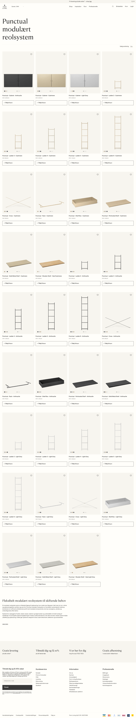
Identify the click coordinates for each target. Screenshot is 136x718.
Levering (38, 679)
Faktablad (72, 689)
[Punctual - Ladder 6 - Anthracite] (84, 313)
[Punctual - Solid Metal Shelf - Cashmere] (18, 253)
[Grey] (105, 91)
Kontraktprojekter (108, 681)
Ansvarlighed (73, 677)
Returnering (39, 681)
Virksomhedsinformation (110, 683)
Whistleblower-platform (76, 691)
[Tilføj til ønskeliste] (31, 54)
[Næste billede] (32, 72)
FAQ (37, 677)
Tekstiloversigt (73, 685)
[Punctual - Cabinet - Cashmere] (51, 72)
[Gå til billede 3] (19, 151)
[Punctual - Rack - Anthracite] (18, 373)
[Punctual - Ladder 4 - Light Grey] (84, 433)
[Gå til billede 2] (18, 151)
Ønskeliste (119, 6)
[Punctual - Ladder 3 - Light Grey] (51, 433)
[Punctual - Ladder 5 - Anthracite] (51, 313)
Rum (85, 6)
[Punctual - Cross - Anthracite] (118, 313)
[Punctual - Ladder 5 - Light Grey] (118, 433)
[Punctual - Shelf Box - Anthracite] (51, 373)
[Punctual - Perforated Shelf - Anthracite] (84, 373)
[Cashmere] (6, 91)
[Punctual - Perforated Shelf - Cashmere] (118, 193)
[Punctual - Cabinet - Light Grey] (84, 72)
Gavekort (38, 685)
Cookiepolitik (19, 715)
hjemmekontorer (42, 617)
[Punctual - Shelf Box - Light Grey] (118, 494)
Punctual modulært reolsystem (35, 607)
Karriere (71, 675)
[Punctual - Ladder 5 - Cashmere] (84, 132)
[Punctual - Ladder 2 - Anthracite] (84, 253)
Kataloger (105, 679)
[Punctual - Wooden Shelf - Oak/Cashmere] (51, 253)
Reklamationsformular (42, 683)
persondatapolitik (17, 693)
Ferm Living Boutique (75, 679)
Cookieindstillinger (31, 715)
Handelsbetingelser (7, 715)
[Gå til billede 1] (83, 151)
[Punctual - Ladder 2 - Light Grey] (18, 433)
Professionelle (93, 6)
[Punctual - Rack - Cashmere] (51, 193)
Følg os (53, 715)
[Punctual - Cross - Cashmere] (18, 193)
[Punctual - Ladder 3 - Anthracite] (118, 253)
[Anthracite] (4, 91)
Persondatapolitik (44, 715)
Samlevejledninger (74, 687)
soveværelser (59, 617)
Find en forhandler (41, 675)
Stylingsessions (73, 681)
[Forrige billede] (4, 72)
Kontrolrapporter (107, 685)
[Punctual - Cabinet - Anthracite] (18, 72)
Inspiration (78, 6)
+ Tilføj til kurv (8, 103)
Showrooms (106, 677)
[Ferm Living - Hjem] (4, 6)
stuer (36, 617)
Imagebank (106, 675)
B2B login (105, 673)
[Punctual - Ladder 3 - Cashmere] (18, 132)
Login (132, 6)
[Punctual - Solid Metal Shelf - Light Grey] (51, 554)
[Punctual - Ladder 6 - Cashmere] (118, 132)
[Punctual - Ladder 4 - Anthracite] (18, 313)
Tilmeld (6, 687)
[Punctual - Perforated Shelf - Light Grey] (18, 554)
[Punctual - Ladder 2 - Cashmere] (118, 72)
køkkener (50, 617)
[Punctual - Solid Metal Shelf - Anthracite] (118, 373)
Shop (70, 6)
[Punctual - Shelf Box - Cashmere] (84, 193)
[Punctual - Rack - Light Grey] (51, 494)
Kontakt (38, 673)
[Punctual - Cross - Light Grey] (84, 494)
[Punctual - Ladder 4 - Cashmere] (51, 132)
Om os (71, 673)
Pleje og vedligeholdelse (76, 683)
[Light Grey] (7, 91)
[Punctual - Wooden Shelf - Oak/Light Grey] (84, 554)
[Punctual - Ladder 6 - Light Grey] (18, 494)
